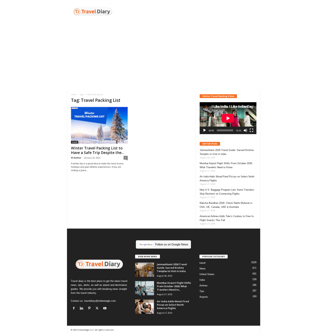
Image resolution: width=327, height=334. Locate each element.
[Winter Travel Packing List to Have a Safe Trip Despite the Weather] (99, 125)
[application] (228, 118)
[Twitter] (98, 308)
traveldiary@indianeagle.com (100, 300)
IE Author (76, 157)
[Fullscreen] (251, 130)
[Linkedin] (82, 308)
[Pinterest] (90, 308)
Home (73, 94)
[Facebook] (75, 308)
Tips (201, 291)
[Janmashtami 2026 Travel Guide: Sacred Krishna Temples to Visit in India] (144, 270)
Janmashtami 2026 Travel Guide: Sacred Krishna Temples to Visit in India (227, 152)
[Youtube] (105, 308)
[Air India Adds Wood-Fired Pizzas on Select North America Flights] (144, 307)
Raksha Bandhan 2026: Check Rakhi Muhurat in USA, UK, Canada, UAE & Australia (226, 205)
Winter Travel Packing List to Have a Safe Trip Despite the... (97, 150)
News (202, 268)
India (202, 279)
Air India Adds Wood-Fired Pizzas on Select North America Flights (227, 178)
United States (206, 274)
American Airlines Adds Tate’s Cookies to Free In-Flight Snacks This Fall (227, 218)
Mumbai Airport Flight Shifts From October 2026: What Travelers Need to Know (226, 165)
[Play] (204, 130)
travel (74, 142)
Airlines (203, 285)
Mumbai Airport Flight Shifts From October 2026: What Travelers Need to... (174, 286)
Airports (203, 296)
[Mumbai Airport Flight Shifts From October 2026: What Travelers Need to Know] (144, 288)
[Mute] (245, 130)
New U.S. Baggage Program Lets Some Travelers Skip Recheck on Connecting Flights (227, 191)
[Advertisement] (191, 12)
